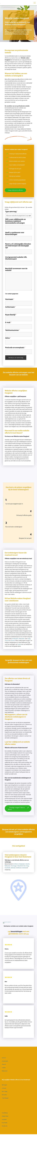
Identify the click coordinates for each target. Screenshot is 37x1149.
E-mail (8, 322)
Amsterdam (15, 638)
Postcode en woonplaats (15, 347)
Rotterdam (22, 638)
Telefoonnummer (12, 330)
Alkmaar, (13, 867)
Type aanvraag (11, 211)
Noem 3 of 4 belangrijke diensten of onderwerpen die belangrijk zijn (18, 245)
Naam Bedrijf (10, 315)
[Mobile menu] (34, 2)
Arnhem (15, 864)
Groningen (14, 866)
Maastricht (20, 866)
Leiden (4, 1067)
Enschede (7, 867)
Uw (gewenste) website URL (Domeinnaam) (16, 258)
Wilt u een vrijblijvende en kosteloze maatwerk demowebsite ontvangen (15, 221)
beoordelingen (16, 931)
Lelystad (4, 1119)
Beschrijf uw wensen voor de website (16, 269)
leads (19, 644)
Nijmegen (4, 1085)
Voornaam (9, 299)
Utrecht (7, 640)
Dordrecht (4, 1126)
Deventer (4, 1094)
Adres (8, 338)
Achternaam (10, 307)
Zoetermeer (5, 1116)
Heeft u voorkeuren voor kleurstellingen (14, 233)
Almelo (24, 867)
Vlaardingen (5, 1098)
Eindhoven (19, 867)
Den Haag (26, 866)
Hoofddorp (5, 1113)
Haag (29, 638)
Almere (13, 640)
